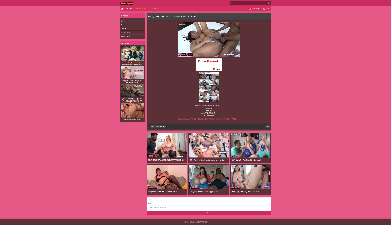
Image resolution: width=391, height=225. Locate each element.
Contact (256, 9)
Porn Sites (153, 9)
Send (208, 213)
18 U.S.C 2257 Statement (199, 222)
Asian (123, 25)
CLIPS (123, 21)
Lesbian (123, 28)
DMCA (186, 222)
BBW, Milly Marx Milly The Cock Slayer (245, 192)
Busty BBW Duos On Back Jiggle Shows (204, 192)
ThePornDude (141, 9)
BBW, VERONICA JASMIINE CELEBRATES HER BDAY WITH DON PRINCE (165, 160)
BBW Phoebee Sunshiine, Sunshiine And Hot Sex (207, 160)
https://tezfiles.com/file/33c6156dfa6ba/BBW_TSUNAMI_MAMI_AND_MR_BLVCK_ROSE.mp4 (208, 119)
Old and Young (126, 32)
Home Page (129, 9)
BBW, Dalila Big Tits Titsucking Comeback (246, 160)
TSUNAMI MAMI (161, 127)
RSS (267, 9)
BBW (152, 127)
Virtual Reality (125, 36)
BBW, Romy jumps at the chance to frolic (162, 192)
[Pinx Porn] (132, 3)
